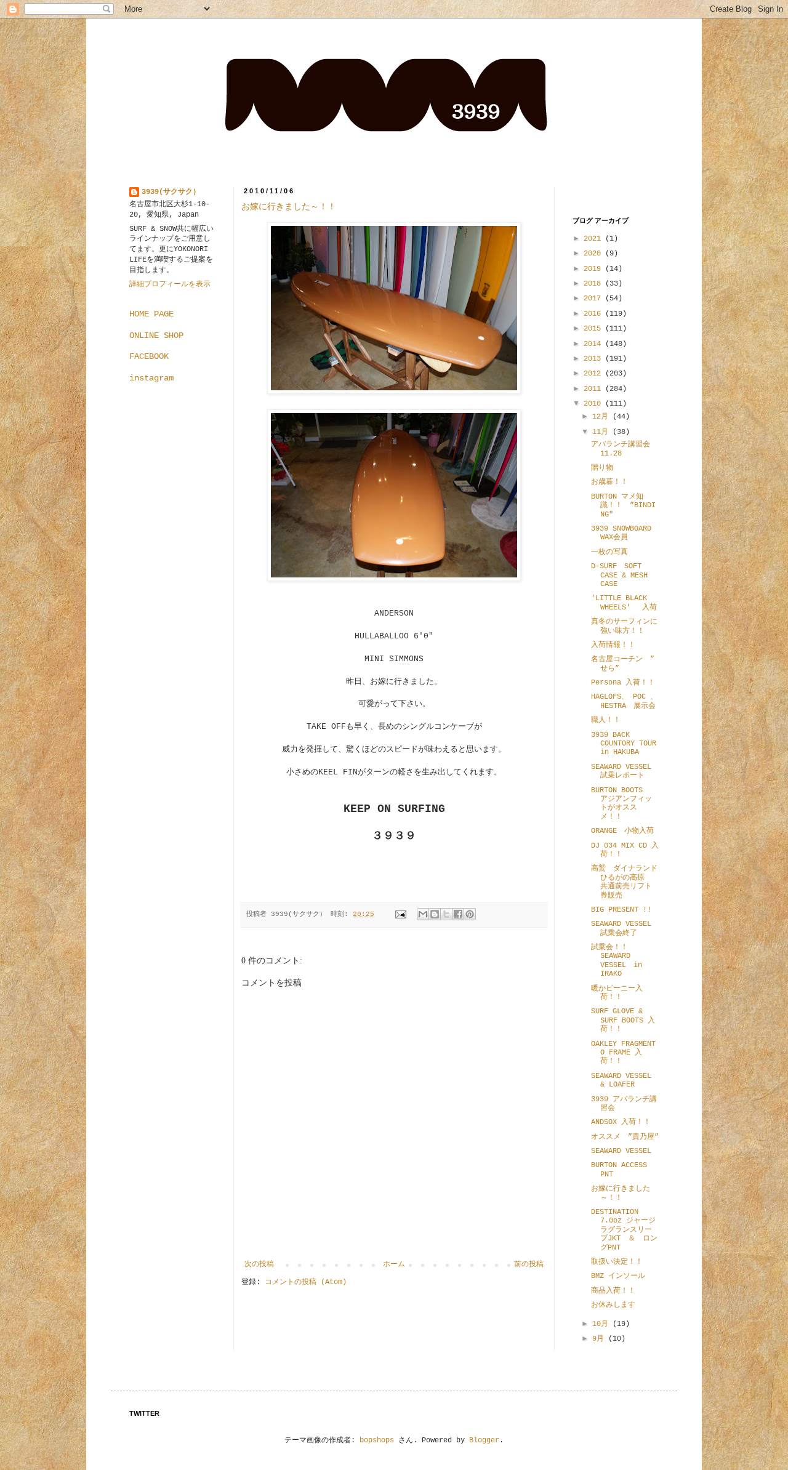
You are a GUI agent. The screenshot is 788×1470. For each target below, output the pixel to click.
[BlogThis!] (434, 914)
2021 (594, 239)
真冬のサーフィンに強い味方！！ (624, 626)
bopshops (377, 1440)
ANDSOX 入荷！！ (621, 1122)
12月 (602, 416)
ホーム (394, 1264)
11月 (602, 432)
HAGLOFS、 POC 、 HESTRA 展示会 (624, 701)
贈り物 (602, 468)
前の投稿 (529, 1264)
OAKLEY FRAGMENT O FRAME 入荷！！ (623, 1053)
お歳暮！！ (609, 482)
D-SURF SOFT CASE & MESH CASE (619, 575)
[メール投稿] (401, 914)
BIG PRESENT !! (621, 910)
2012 (594, 373)
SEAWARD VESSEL (621, 1151)
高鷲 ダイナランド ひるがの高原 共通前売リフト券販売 (628, 881)
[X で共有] (446, 914)
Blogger (484, 1440)
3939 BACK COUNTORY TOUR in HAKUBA (623, 744)
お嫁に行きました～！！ (288, 206)
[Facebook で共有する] (458, 914)
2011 (594, 389)
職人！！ (606, 720)
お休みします (613, 1305)
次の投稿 (259, 1264)
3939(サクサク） (171, 192)
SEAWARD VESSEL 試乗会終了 (625, 928)
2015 (594, 328)
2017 (594, 298)
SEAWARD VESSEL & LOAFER (621, 1080)
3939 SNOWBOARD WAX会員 (621, 533)
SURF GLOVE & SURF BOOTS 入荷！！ (623, 1020)
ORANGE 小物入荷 (622, 831)
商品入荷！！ (613, 1291)
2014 (594, 344)
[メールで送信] (423, 914)
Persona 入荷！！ (623, 682)
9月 (600, 1339)
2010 (594, 404)
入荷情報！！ (613, 645)
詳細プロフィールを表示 (170, 284)
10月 (602, 1324)
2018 (594, 283)
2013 (594, 359)
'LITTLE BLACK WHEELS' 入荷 (624, 602)
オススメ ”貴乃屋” (625, 1137)
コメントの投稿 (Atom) (306, 1282)
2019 (594, 269)
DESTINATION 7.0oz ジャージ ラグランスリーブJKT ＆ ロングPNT (627, 1230)
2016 (594, 314)
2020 (594, 253)
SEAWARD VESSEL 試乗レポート (621, 771)
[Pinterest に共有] (470, 914)
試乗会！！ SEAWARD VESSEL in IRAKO (616, 960)
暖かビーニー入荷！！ (617, 993)
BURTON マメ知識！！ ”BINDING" (623, 505)
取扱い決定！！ (617, 1262)
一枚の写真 (609, 552)
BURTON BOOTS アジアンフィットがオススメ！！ (624, 803)
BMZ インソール (622, 1276)
